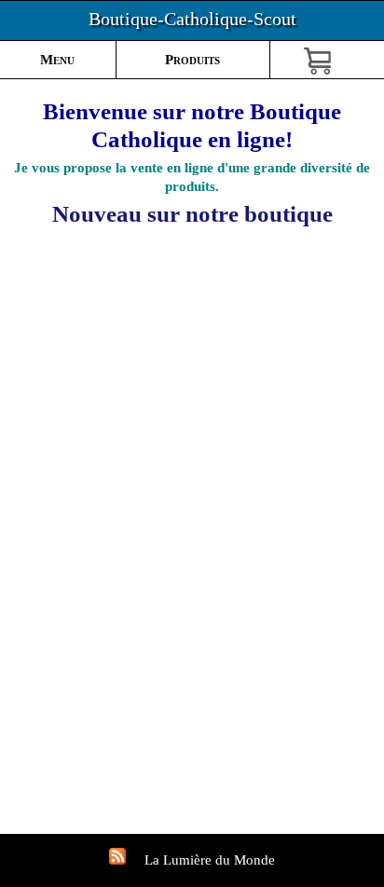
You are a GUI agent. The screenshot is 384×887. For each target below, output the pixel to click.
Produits (192, 59)
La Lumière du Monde (209, 860)
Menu (57, 59)
